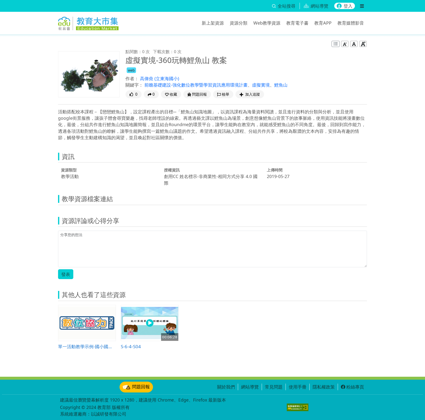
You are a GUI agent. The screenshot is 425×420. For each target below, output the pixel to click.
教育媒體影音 (350, 23)
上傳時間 (275, 170)
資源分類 (238, 23)
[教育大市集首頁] (88, 22)
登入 (348, 6)
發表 (65, 274)
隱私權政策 (324, 387)
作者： (132, 78)
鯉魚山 (281, 85)
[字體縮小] (345, 44)
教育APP (323, 23)
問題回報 (141, 387)
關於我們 (226, 387)
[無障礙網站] (297, 407)
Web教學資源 (266, 23)
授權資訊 (172, 170)
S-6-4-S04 (131, 346)
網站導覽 (250, 387)
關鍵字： (134, 85)
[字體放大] (363, 44)
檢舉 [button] (225, 94)
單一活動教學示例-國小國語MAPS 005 (87, 346)
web (131, 70)
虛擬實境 (261, 85)
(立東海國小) (166, 78)
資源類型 (69, 170)
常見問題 (274, 387)
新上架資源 (213, 23)
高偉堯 (147, 78)
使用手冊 (297, 387)
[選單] (362, 6)
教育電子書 (297, 23)
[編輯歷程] (336, 44)
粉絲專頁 (355, 387)
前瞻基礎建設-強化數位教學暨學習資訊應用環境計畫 (196, 85)
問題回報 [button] (199, 94)
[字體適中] (354, 44)
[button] (171, 94)
